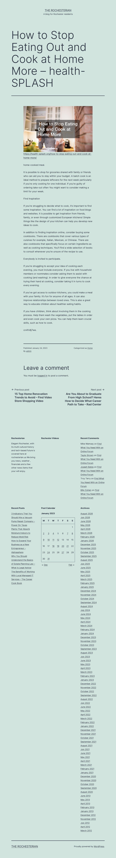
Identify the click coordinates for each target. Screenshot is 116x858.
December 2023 (88, 637)
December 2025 (88, 544)
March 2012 (86, 830)
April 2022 (85, 714)
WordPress (99, 846)
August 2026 (87, 513)
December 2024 (88, 591)
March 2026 (86, 533)
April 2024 (86, 622)
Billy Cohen (86, 490)
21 (67, 546)
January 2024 (87, 633)
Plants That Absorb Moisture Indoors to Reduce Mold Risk (20, 533)
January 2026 (87, 540)
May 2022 (85, 711)
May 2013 (85, 800)
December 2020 (88, 776)
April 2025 (85, 575)
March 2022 (86, 718)
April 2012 (85, 827)
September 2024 (89, 602)
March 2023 (86, 672)
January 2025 (87, 587)
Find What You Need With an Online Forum (92, 448)
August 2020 (87, 792)
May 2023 (85, 664)
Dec (46, 565)
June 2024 (86, 614)
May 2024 (85, 618)
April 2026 (85, 529)
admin (28, 351)
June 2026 (86, 521)
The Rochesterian (58, 10)
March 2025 (86, 579)
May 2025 (85, 571)
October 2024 (87, 598)
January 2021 (87, 772)
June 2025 (86, 567)
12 (58, 540)
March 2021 (86, 765)
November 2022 (88, 687)
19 (58, 546)
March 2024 (86, 626)
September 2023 (89, 649)
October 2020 (87, 784)
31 (48, 559)
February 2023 (88, 676)
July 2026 (85, 517)
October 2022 (87, 691)
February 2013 (87, 807)
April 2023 (85, 668)
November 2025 (88, 548)
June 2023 (86, 660)
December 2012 (88, 815)
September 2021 (88, 742)
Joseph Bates (87, 467)
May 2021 (85, 757)
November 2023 (88, 641)
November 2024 (88, 595)
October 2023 (87, 645)
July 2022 (85, 703)
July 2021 (85, 749)
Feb (70, 565)
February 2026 (88, 537)
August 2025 (87, 560)
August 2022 (87, 699)
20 (63, 546)
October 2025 (87, 552)
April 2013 (85, 803)
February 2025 (88, 583)
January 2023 (87, 680)
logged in (42, 375)
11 (53, 540)
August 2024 (87, 606)
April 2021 (85, 761)
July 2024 (85, 610)
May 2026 (85, 525)
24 (48, 552)
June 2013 (85, 796)
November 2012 (88, 819)
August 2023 (87, 653)
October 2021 (87, 738)
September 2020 (89, 788)
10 (48, 540)
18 (53, 546)
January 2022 (87, 726)
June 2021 (85, 753)
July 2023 (85, 656)
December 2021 (88, 730)
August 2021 (86, 745)
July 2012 (85, 823)
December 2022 (88, 684)
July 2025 (85, 564)
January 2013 (87, 811)
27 (63, 552)
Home (90, 348)
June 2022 (86, 707)
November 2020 (88, 780)
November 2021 (88, 734)
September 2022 (89, 695)
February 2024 (88, 629)
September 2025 (89, 556)
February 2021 (87, 769)
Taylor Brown (87, 455)
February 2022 (88, 722)
